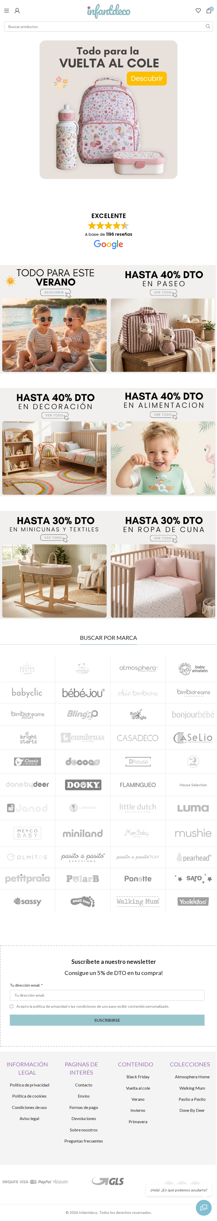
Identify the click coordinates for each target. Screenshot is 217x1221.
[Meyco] (27, 833)
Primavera (138, 1121)
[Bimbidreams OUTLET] (27, 714)
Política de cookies (29, 1095)
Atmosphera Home (192, 1076)
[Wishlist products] (198, 10)
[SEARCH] (207, 26)
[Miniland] (82, 833)
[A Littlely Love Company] (27, 668)
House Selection (193, 785)
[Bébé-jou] (82, 692)
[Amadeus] (82, 668)
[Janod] (27, 808)
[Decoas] (82, 762)
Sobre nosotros (84, 1129)
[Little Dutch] (138, 808)
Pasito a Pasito (192, 1099)
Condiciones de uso (29, 1107)
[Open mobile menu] (6, 10)
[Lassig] (82, 808)
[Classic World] (27, 762)
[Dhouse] (138, 762)
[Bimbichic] (138, 692)
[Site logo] (108, 10)
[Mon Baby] (138, 833)
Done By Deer (192, 1110)
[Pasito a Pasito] (82, 857)
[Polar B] (82, 878)
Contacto (83, 1084)
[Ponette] (138, 878)
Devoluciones (83, 1118)
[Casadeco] (138, 738)
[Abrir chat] (204, 1208)
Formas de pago (83, 1107)
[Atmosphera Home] (138, 668)
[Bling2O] (82, 714)
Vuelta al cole (138, 1087)
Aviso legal (29, 1118)
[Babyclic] (27, 692)
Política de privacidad (29, 1084)
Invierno (137, 1110)
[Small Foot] (82, 901)
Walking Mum (192, 1087)
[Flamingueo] (138, 785)
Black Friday (138, 1076)
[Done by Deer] (27, 785)
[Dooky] (82, 785)
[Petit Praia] (27, 878)
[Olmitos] (27, 857)
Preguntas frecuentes (83, 1140)
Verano (138, 1099)
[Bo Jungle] (138, 714)
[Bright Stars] (27, 738)
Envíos (84, 1095)
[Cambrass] (82, 738)
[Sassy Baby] (27, 901)
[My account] (17, 10)
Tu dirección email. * (26, 985)
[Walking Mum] (138, 901)
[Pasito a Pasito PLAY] (138, 857)
